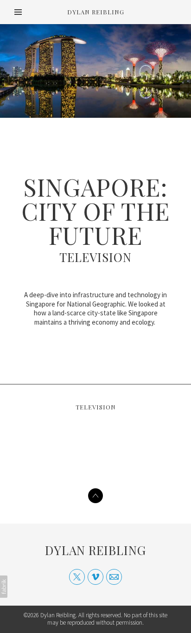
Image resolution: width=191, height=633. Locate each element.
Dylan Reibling (95, 550)
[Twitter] (77, 577)
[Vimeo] (95, 577)
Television (95, 257)
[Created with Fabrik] (3, 586)
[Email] (114, 577)
